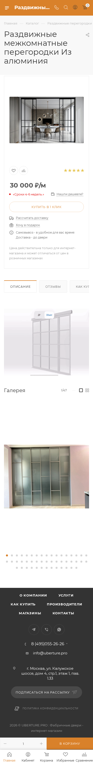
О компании (33, 595)
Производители (64, 604)
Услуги (66, 595)
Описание (20, 286)
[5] (82, 170)
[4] (78, 170)
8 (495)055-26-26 (47, 644)
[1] (65, 170)
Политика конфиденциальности (51, 708)
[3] (74, 170)
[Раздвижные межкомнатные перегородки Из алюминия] (46, 120)
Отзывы (53, 286)
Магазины (30, 613)
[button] (6, 555)
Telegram (34, 629)
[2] (69, 170)
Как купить (23, 604)
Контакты (63, 613)
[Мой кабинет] (75, 7)
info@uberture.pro (50, 653)
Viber (46, 629)
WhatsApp (59, 629)
